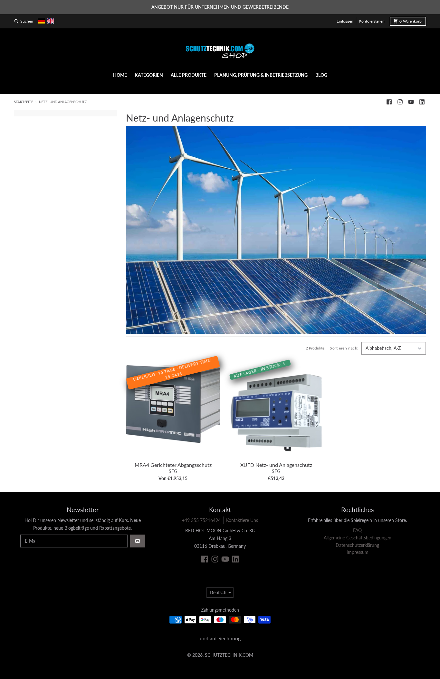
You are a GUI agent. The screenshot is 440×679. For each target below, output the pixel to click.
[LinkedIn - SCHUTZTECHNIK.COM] (422, 102)
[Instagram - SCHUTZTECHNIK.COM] (400, 102)
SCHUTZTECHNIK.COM (229, 655)
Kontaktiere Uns (242, 520)
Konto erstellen (372, 21)
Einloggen (345, 21)
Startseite (23, 102)
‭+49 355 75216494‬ (201, 520)
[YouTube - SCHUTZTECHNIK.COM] (411, 102)
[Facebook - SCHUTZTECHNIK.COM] (389, 102)
